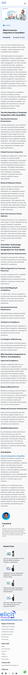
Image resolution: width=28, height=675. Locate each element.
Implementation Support (8, 626)
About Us (4, 651)
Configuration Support (7, 631)
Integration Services (6, 634)
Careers (3, 654)
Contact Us (4, 656)
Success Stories (5, 649)
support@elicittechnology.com (11, 620)
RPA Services (4, 637)
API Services (4, 639)
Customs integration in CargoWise (13, 456)
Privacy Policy (5, 659)
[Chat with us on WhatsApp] (25, 672)
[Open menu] (25, 2)
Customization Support (7, 629)
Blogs (2, 646)
